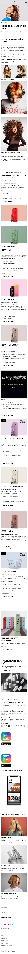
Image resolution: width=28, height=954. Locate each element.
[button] (14, 908)
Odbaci (14, 394)
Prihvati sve (14, 391)
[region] (14, 384)
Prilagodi (14, 387)
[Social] (2, 925)
